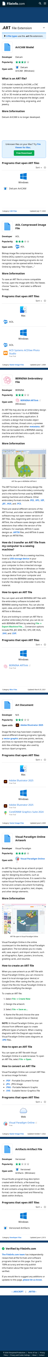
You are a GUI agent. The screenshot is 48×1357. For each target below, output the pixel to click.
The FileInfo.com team (13, 1254)
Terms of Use (32, 1353)
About (34, 1355)
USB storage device (19, 558)
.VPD (4, 1039)
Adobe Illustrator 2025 (31, 725)
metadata (35, 426)
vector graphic (11, 738)
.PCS (19, 503)
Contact (41, 1355)
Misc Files (13, 689)
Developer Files (15, 1237)
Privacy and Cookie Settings (20, 1355)
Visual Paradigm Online (32, 858)
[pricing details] (44, 167)
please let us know (32, 1279)
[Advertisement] (24, 14)
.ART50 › (32, 1291)
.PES (32, 500)
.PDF (8, 1080)
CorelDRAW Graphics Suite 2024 (26, 811)
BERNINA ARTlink (29, 400)
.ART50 (16, 532)
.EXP (14, 633)
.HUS (9, 503)
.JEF (4, 503)
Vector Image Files (17, 823)
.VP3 (37, 500)
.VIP (42, 500)
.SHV (4, 633)
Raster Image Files (17, 365)
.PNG (8, 1087)
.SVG (8, 1090)
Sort (38, 168)
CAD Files (13, 211)
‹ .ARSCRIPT (17, 1291)
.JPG (8, 1084)
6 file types (11, 36)
